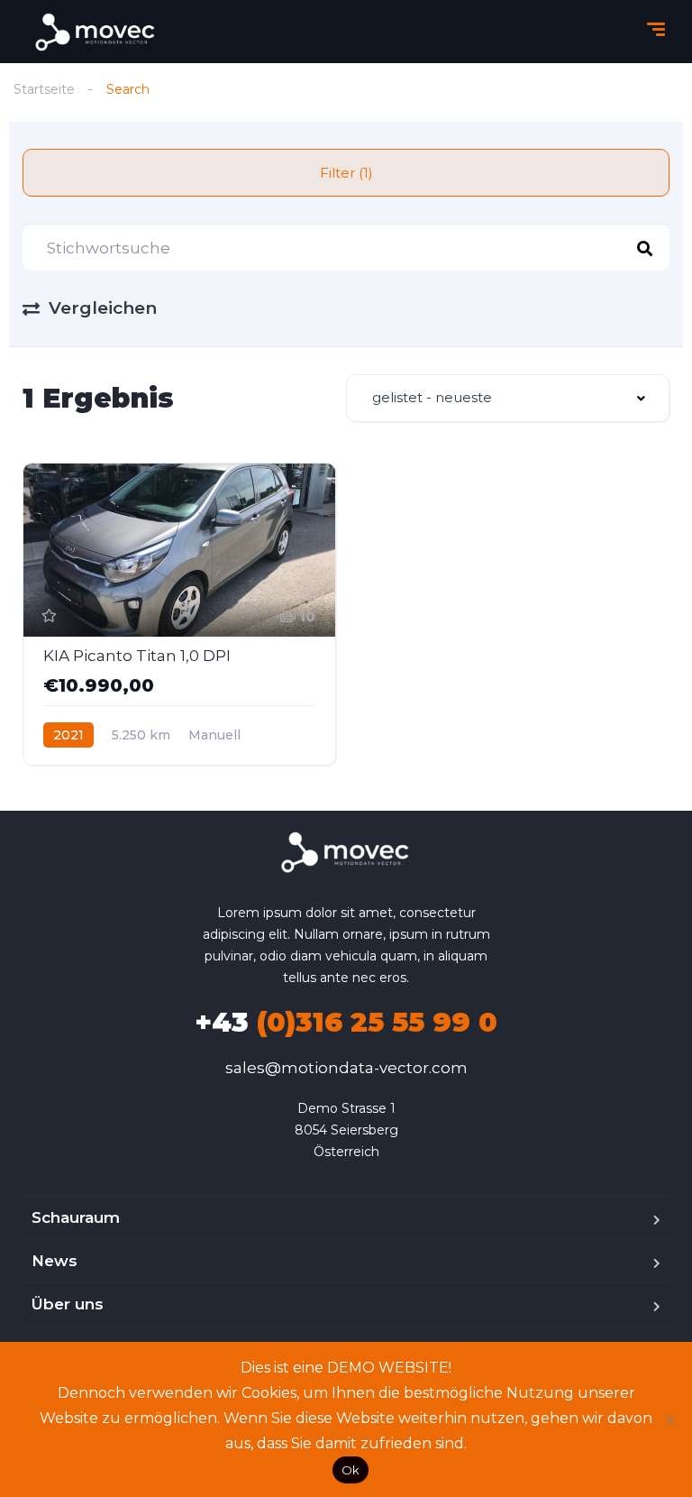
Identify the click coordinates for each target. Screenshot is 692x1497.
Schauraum (76, 1217)
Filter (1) (346, 172)
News (54, 1261)
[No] (669, 1419)
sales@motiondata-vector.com (346, 1068)
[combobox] (507, 398)
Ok (350, 1470)
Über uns (68, 1304)
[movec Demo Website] (96, 32)
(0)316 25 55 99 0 (346, 1022)
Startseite (44, 89)
